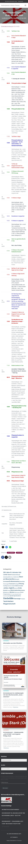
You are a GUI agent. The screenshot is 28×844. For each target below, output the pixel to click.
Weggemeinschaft (9, 604)
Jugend (11, 588)
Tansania (23, 598)
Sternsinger (17, 598)
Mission (8, 592)
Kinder (20, 588)
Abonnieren (5, 788)
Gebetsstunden (19, 585)
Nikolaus (12, 592)
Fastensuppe (6, 583)
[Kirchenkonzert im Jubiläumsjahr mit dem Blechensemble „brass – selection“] (14, 671)
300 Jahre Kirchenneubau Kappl (11, 1)
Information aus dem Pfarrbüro (12, 643)
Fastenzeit (12, 583)
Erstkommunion (14, 581)
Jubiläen (5, 588)
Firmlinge (17, 583)
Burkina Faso (16, 576)
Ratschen (16, 594)
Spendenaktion (17, 595)
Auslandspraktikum (7, 576)
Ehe (13, 579)
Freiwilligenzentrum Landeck (9, 585)
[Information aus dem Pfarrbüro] (14, 630)
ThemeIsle (19, 840)
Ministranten (14, 590)
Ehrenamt (17, 579)
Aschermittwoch (16, 574)
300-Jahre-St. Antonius (10, 572)
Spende (11, 595)
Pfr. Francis (13, 594)
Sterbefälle (8, 598)
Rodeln (20, 594)
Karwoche (16, 588)
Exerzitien (22, 581)
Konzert (5, 590)
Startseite (19, 552)
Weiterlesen (15, 707)
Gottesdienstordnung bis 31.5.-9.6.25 (10, 26)
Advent (10, 574)
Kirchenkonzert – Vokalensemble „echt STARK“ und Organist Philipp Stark (13, 734)
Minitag (4, 592)
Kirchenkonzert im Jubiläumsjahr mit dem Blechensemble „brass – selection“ (13, 694)
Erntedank (6, 581)
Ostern (21, 592)
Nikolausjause (17, 592)
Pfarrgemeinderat (7, 594)
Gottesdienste (20, 1)
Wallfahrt (10, 601)
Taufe (5, 601)
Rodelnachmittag (6, 595)
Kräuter (9, 590)
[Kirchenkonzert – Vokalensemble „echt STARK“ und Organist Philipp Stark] (14, 719)
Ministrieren (21, 590)
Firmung (21, 584)
